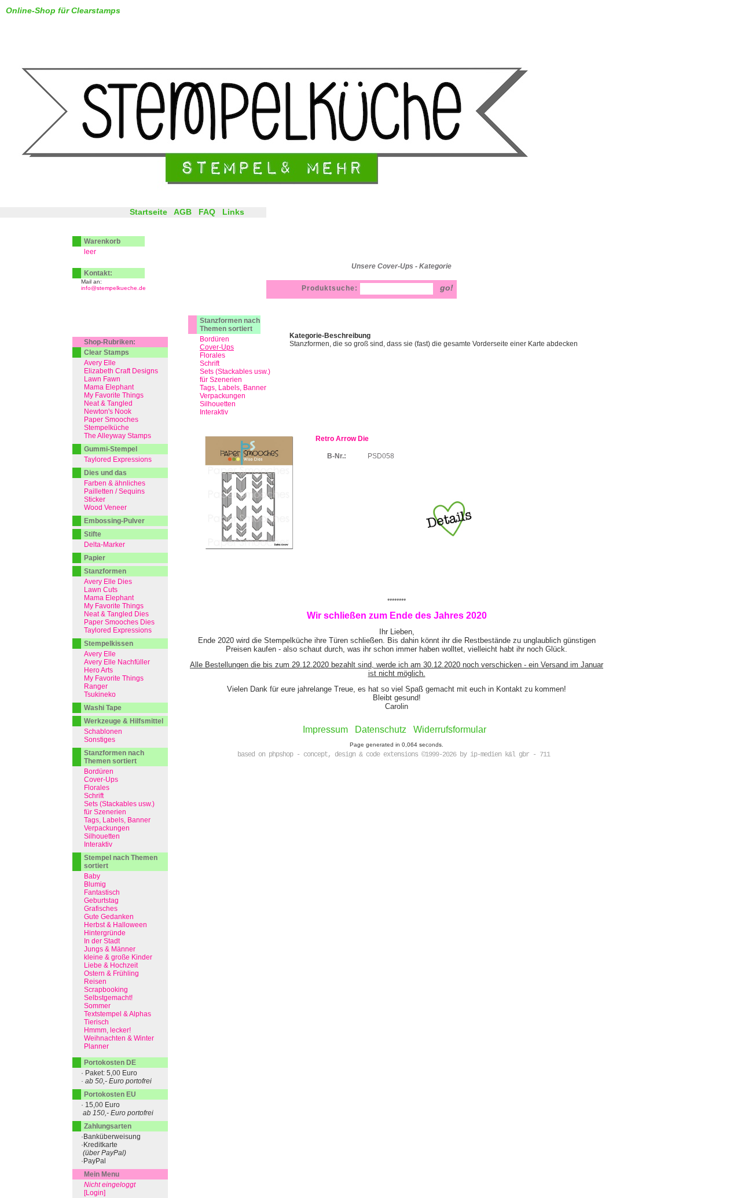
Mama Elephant (109, 387)
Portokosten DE (110, 1063)
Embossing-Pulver (114, 521)
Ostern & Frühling (111, 973)
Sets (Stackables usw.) (235, 372)
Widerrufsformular (449, 729)
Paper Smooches (111, 420)
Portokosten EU (110, 1094)
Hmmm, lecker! (107, 1030)
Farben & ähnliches (114, 483)
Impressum (325, 729)
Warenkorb (102, 241)
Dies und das (105, 473)
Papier (94, 558)
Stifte (92, 534)
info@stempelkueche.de (113, 288)
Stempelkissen (108, 644)
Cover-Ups (101, 780)
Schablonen (103, 731)
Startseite (148, 211)
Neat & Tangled (108, 403)
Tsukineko (100, 694)
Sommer (97, 1006)
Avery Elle (100, 363)
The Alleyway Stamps (117, 436)
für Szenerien (221, 380)
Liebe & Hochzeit (111, 965)
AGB (183, 211)
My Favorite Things (114, 395)
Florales (212, 355)
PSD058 (381, 456)
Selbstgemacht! (108, 998)
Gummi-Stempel (110, 449)
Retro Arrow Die (342, 439)
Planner (96, 1046)
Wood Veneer (105, 508)
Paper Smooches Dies (119, 622)
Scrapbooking (106, 990)
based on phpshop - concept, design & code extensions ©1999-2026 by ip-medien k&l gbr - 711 (393, 755)
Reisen (95, 981)
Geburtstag (101, 900)
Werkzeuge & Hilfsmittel (123, 721)
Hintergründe (105, 933)
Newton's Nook (107, 411)
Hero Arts (98, 670)
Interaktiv (214, 412)
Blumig (95, 884)
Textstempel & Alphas (117, 1014)
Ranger (96, 686)
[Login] (94, 1193)
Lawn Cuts (101, 590)
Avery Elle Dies (108, 582)
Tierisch (96, 1022)
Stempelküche (106, 428)
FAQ (207, 211)
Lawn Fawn (102, 379)
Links (233, 211)
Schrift (209, 363)
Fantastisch (102, 892)
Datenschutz (380, 729)
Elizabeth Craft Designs (121, 371)
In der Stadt (102, 941)
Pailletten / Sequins (114, 491)
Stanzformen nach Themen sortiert (230, 325)
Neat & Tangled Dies (116, 614)
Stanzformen (105, 571)
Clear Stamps (106, 352)
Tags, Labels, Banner (233, 388)
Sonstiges (99, 740)
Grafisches (101, 909)
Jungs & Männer (109, 949)
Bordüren (214, 339)
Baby (92, 876)
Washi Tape (103, 708)
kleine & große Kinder (118, 957)
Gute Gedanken (109, 917)
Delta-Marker (104, 545)
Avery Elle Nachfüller (117, 662)
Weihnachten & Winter (119, 1038)
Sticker (94, 499)
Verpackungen (222, 396)
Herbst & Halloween (115, 925)
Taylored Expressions (118, 459)
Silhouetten (218, 404)
